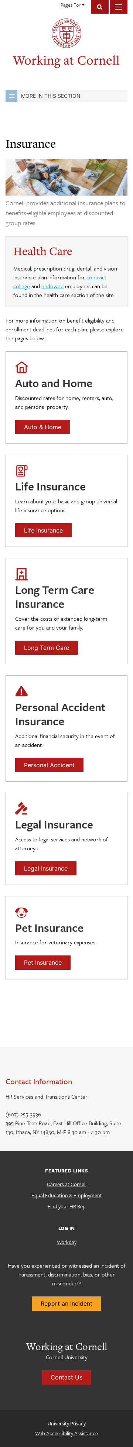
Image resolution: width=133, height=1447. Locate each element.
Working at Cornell (66, 60)
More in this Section (51, 96)
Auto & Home (42, 427)
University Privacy (67, 1423)
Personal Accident (49, 765)
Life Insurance (43, 530)
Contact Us (66, 1377)
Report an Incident (66, 1303)
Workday (66, 1242)
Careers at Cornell (66, 1184)
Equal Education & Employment (66, 1195)
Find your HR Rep (67, 1206)
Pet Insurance (43, 962)
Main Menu (118, 7)
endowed (52, 286)
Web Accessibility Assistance (66, 1433)
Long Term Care (46, 647)
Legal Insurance (46, 868)
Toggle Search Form (100, 7)
